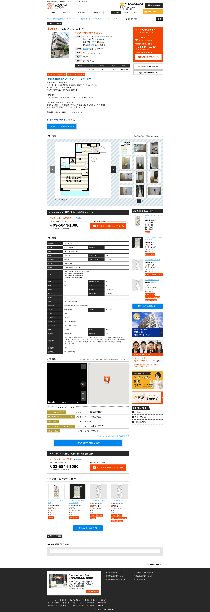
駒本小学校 (68, 309)
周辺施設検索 (102, 603)
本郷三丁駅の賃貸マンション (116, 579)
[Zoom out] (83, 398)
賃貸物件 (63, 600)
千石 (94, 42)
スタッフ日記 (140, 417)
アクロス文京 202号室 (118, 501)
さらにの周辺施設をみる (112, 436)
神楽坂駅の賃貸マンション (143, 576)
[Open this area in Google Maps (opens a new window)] (51, 402)
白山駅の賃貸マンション (142, 579)
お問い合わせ (61, 605)
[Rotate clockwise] (85, 384)
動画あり (93, 515)
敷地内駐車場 (79, 74)
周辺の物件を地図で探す (88, 443)
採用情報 (101, 605)
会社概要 (91, 605)
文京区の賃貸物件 (75, 600)
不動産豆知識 (140, 422)
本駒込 (100, 36)
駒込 (93, 45)
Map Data (68, 403)
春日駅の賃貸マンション (114, 572)
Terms (74, 403)
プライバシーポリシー (77, 605)
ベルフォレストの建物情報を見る (61, 126)
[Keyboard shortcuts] (63, 402)
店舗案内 (149, 40)
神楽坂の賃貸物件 (91, 600)
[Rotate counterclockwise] (81, 384)
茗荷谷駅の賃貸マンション (115, 576)
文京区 (85, 49)
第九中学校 (109, 309)
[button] (107, 380)
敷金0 (71, 517)
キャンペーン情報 (53, 603)
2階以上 (70, 74)
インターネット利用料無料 (56, 74)
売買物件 (103, 600)
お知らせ (138, 412)
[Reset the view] (83, 384)
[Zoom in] (83, 393)
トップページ (52, 600)
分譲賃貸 (99, 515)
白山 (94, 39)
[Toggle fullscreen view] (83, 366)
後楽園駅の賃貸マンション (143, 572)
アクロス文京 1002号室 (98, 501)
